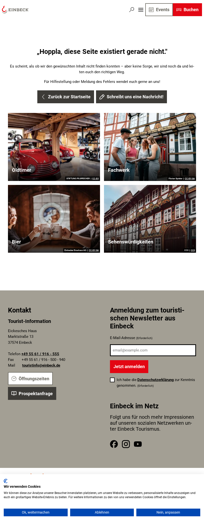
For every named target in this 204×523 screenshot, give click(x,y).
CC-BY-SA (190, 179)
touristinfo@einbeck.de (41, 365)
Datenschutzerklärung (155, 380)
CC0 (193, 250)
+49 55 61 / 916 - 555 (40, 354)
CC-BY (95, 179)
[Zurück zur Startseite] (15, 9)
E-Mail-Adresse (131, 338)
